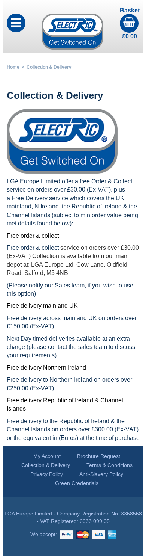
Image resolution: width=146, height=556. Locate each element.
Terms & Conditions (109, 465)
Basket (130, 23)
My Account (47, 456)
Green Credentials (76, 483)
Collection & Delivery (45, 465)
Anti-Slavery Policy (101, 474)
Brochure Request (98, 456)
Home (13, 67)
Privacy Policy (46, 474)
